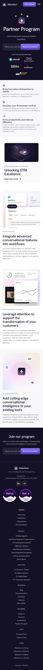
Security (21, 617)
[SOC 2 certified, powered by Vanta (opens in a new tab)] (26, 495)
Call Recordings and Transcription (21, 539)
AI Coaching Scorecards (21, 542)
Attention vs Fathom (21, 651)
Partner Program (21, 624)
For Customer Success (21, 580)
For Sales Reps (21, 576)
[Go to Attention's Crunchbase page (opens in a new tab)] (24, 483)
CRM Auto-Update (21, 546)
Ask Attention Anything (21, 549)
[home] (10, 4)
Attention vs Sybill (21, 654)
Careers (21, 600)
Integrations (21, 521)
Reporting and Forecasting (21, 552)
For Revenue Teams (21, 569)
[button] (38, 4)
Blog (21, 590)
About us (21, 614)
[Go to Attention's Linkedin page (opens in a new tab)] (18, 483)
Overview (21, 515)
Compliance (21, 620)
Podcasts (21, 597)
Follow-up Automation (21, 556)
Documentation (21, 525)
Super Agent (21, 559)
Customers (21, 518)
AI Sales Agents (21, 536)
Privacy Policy (21, 634)
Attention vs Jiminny (21, 658)
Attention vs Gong (21, 648)
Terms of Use (21, 637)
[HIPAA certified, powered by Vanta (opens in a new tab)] (10, 495)
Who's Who (21, 603)
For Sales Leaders (21, 573)
